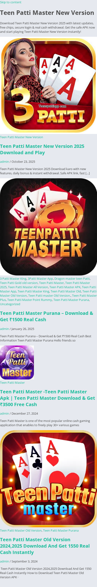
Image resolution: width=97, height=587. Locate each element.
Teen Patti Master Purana (71, 300)
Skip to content (10, 2)
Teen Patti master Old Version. (49, 295)
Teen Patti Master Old (66, 291)
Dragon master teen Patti (72, 278)
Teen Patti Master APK (65, 287)
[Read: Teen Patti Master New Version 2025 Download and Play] (48, 133)
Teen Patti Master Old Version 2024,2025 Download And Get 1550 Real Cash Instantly (45, 545)
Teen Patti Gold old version (19, 283)
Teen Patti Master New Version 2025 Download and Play (42, 149)
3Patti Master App (40, 278)
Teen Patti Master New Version (21, 137)
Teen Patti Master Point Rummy (29, 300)
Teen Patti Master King (33, 291)
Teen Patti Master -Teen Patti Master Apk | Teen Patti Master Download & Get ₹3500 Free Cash (47, 398)
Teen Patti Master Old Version (21, 530)
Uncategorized (10, 304)
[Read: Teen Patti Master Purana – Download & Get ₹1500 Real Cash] (48, 274)
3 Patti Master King (13, 278)
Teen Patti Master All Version (28, 287)
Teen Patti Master (51, 283)
